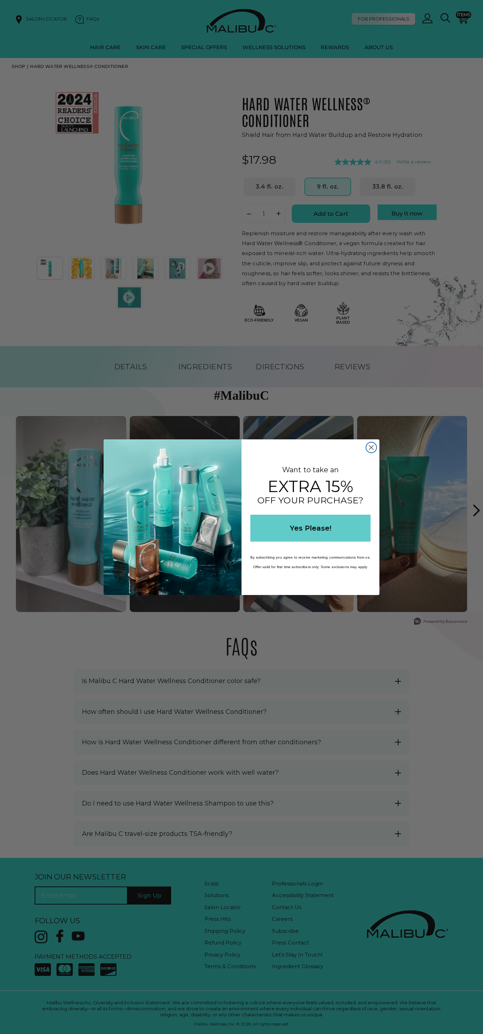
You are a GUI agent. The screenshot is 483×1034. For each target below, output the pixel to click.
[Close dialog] (371, 447)
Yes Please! (310, 528)
